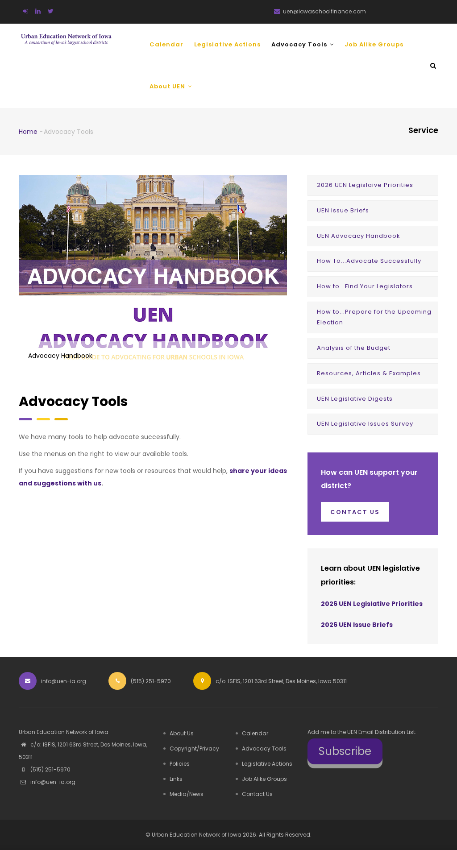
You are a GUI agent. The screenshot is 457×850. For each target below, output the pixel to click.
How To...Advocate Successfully (369, 261)
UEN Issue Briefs (343, 210)
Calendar (166, 44)
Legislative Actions (227, 44)
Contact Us (257, 794)
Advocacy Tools (300, 44)
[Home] (66, 35)
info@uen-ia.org (52, 782)
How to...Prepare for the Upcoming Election (374, 317)
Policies (180, 763)
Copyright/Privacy (194, 748)
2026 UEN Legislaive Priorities (365, 185)
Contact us (355, 512)
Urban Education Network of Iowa (196, 834)
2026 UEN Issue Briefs (357, 624)
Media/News (187, 794)
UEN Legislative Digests (355, 398)
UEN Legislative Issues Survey (365, 423)
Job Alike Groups (374, 44)
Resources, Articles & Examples (369, 373)
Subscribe (345, 751)
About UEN (168, 86)
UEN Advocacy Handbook (358, 236)
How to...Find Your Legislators (365, 286)
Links (176, 779)
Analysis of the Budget (354, 348)
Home (28, 131)
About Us (182, 733)
